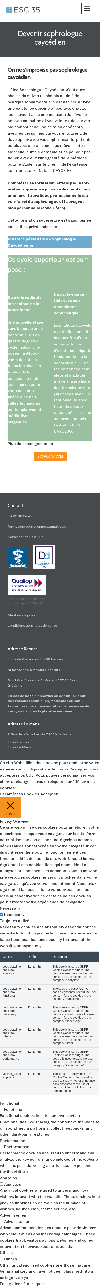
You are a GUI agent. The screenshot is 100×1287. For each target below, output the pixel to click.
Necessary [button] (10, 908)
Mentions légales (21, 615)
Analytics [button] (8, 1178)
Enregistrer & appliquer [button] (22, 1283)
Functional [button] (9, 1103)
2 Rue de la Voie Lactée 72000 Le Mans (40, 734)
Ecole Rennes (18, 742)
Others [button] (6, 1252)
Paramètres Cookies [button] (19, 794)
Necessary (14, 914)
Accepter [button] (49, 794)
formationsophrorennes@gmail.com (37, 527)
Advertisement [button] (14, 1215)
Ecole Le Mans (19, 747)
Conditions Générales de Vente (32, 626)
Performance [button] (12, 1140)
